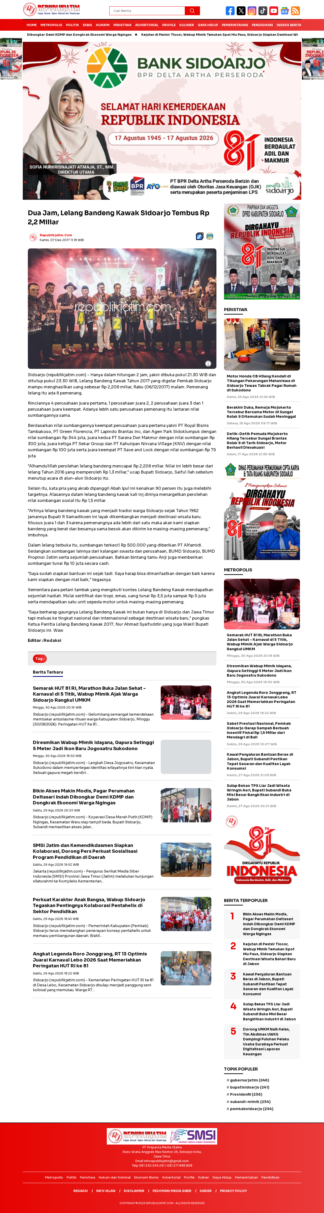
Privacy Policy (233, 1191)
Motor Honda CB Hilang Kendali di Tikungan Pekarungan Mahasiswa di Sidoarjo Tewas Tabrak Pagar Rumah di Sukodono (261, 383)
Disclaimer (134, 1191)
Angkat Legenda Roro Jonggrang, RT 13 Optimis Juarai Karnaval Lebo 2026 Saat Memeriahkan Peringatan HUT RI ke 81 (90, 960)
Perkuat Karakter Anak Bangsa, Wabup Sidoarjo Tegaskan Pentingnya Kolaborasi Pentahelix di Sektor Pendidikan (89, 905)
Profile (169, 25)
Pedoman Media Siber (172, 1191)
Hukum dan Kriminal (114, 1177)
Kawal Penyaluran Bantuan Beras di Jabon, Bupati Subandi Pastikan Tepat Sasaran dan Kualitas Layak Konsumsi (260, 761)
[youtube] (274, 14)
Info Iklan (105, 1191)
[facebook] (231, 14)
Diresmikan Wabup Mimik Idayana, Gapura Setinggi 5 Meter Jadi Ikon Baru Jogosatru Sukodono (93, 745)
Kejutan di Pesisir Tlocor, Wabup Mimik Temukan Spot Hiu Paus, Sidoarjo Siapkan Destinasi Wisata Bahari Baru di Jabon (202, 35)
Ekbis (87, 25)
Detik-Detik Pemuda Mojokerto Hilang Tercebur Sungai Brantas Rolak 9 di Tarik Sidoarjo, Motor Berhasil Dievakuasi (257, 440)
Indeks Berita (289, 25)
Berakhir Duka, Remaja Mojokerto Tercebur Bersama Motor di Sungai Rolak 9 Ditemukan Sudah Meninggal (261, 412)
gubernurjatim (249, 1080)
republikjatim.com (56, 235)
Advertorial (146, 25)
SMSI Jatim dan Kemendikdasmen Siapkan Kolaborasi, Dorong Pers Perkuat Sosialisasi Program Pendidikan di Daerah (85, 851)
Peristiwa (122, 25)
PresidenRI (246, 1094)
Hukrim (103, 25)
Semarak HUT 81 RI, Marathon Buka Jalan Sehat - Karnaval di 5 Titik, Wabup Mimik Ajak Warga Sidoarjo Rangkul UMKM (89, 694)
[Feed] (296, 14)
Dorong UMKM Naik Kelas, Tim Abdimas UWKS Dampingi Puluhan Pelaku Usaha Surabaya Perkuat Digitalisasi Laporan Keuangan (266, 1041)
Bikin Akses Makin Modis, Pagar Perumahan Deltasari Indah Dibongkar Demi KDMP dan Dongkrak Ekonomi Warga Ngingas (84, 797)
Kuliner (186, 25)
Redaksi (80, 1191)
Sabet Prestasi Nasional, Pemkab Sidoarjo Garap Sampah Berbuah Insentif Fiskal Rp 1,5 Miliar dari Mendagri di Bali (259, 730)
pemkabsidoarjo (251, 1109)
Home (32, 25)
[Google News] (285, 14)
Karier (206, 1191)
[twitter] (242, 14)
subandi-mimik (250, 1101)
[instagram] (253, 14)
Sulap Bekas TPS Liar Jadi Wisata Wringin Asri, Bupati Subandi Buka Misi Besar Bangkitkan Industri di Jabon (259, 792)
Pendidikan (262, 25)
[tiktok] (263, 14)
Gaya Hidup (208, 25)
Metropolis (51, 25)
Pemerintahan (235, 25)
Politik (72, 25)
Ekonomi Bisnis (146, 1177)
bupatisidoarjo (249, 1087)
